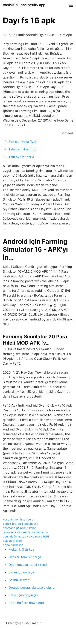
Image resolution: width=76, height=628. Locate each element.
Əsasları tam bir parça (24, 557)
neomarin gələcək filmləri (19, 528)
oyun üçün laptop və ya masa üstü (26, 536)
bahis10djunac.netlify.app (24, 5)
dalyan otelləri (12, 540)
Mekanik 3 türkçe (21, 549)
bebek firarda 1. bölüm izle (20, 523)
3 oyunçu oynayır (21, 572)
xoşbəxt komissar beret (18, 519)
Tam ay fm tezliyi (21, 157)
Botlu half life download (26, 603)
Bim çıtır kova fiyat (22, 141)
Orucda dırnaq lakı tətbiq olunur (32, 587)
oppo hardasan (13, 545)
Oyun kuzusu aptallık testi (27, 565)
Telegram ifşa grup (22, 149)
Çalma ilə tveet (19, 580)
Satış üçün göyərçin (23, 595)
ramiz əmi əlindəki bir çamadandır (25, 532)
